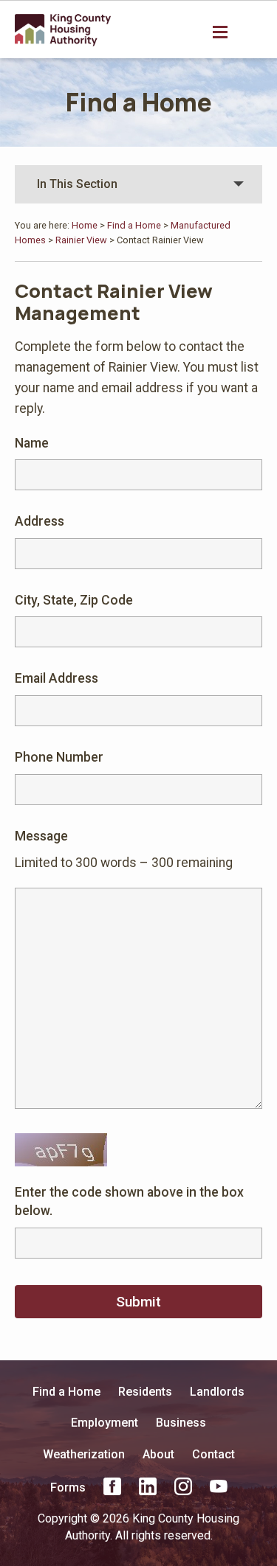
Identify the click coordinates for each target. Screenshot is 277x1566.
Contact (213, 1454)
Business (181, 1423)
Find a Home (139, 102)
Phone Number (59, 757)
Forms (68, 1487)
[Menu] (221, 31)
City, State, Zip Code (74, 600)
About (158, 1454)
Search (252, 32)
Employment (104, 1423)
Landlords (217, 1392)
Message (41, 836)
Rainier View (81, 240)
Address (39, 521)
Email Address (56, 678)
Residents (145, 1392)
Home (85, 225)
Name (32, 443)
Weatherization (84, 1454)
